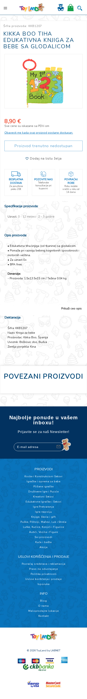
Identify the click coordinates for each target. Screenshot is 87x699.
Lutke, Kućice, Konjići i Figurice (43, 527)
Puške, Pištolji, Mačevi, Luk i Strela (43, 522)
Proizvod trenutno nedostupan (43, 145)
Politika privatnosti (44, 574)
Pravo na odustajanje (43, 569)
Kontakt (43, 616)
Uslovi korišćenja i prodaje (43, 579)
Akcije (43, 547)
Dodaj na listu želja (45, 158)
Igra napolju (43, 511)
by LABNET (53, 650)
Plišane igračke (43, 486)
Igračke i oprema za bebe (43, 481)
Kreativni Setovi (43, 496)
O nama (43, 606)
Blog (43, 600)
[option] (44, 81)
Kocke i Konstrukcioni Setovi (43, 476)
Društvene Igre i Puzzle (43, 491)
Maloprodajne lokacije (43, 611)
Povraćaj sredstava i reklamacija (43, 564)
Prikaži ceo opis (71, 308)
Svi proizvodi (43, 537)
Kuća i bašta (43, 542)
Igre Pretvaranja (43, 506)
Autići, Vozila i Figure (43, 532)
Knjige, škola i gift (43, 517)
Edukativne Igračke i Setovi (43, 501)
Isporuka (44, 584)
